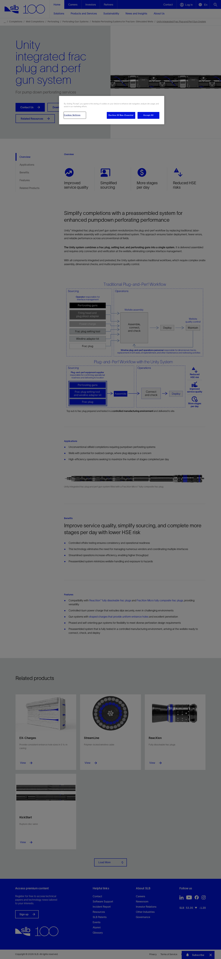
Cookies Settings (72, 115)
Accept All (148, 115)
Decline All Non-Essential (121, 115)
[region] (111, 110)
